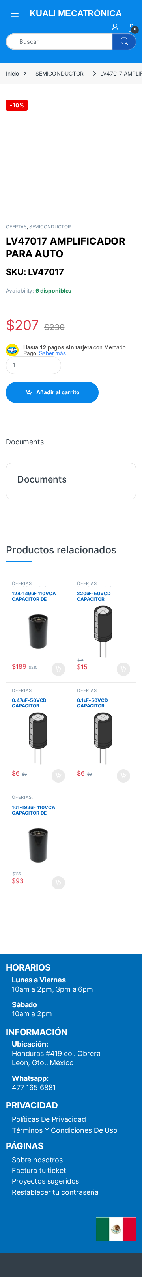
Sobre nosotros (37, 1160)
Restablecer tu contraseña (55, 1192)
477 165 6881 (34, 1087)
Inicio (12, 73)
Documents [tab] (25, 442)
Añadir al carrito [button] (57, 669)
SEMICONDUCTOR (60, 73)
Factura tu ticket (39, 1170)
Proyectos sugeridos (45, 1181)
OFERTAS (16, 227)
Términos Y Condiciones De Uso (65, 1130)
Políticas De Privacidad (49, 1119)
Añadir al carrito (58, 392)
